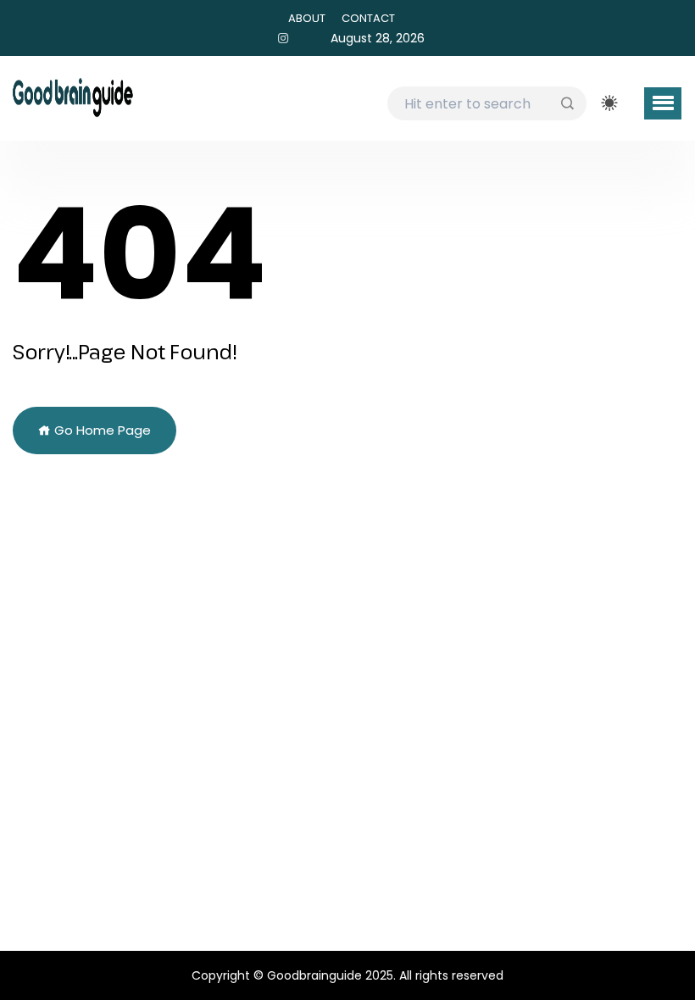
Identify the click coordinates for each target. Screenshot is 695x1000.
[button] (662, 103)
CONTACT (368, 18)
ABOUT (306, 18)
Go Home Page (101, 430)
